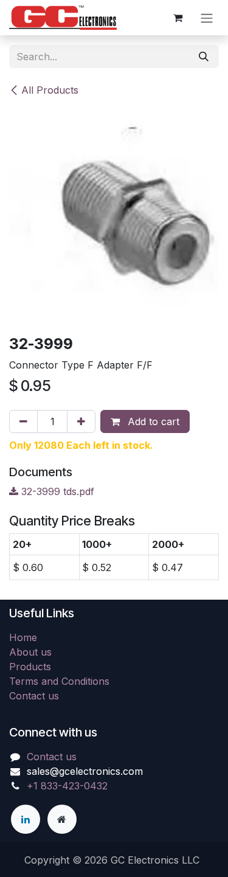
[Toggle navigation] (207, 17)
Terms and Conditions (59, 681)
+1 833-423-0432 (67, 786)
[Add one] (81, 421)
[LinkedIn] (25, 819)
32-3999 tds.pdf (56, 491)
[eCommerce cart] (177, 17)
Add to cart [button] (152, 421)
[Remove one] (23, 421)
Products (30, 666)
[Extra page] (62, 819)
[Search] (203, 56)
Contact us (34, 696)
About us (30, 652)
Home (23, 637)
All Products (49, 90)
